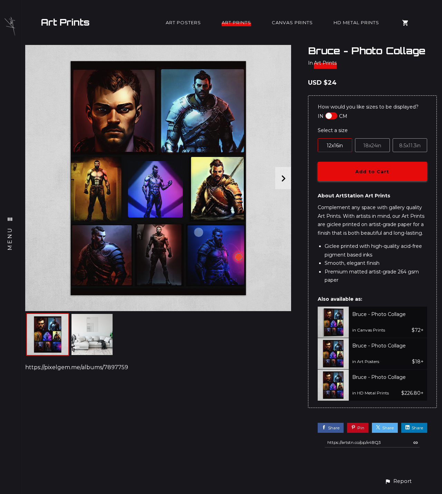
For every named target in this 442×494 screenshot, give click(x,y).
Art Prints (65, 22)
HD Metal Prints (356, 22)
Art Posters (183, 22)
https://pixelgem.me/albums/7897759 (76, 367)
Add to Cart (372, 171)
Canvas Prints (292, 22)
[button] (398, 481)
